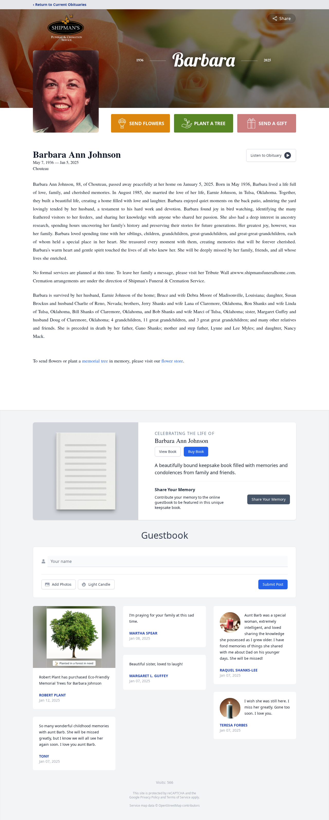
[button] (74, 637)
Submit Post (273, 584)
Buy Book (196, 451)
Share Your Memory (269, 499)
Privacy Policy (150, 797)
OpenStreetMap (170, 805)
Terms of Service (178, 797)
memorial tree (95, 361)
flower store (172, 361)
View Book (167, 451)
